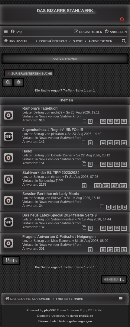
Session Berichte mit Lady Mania (50, 194)
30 (117, 249)
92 (123, 121)
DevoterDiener (62, 155)
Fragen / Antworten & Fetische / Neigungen (59, 237)
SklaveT (57, 198)
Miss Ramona (61, 240)
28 (103, 249)
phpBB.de (86, 315)
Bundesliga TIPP (51, 180)
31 (123, 249)
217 (114, 185)
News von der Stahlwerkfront (60, 116)
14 (117, 142)
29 (110, 249)
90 (110, 121)
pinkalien (57, 134)
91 (117, 121)
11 (103, 228)
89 (103, 121)
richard (56, 176)
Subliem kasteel (62, 219)
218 (123, 185)
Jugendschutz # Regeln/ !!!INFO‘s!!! (52, 130)
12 (103, 142)
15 (123, 142)
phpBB (49, 310)
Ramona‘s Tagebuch (39, 108)
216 (106, 185)
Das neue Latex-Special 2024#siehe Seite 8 (59, 215)
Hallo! (27, 151)
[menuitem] (16, 32)
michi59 (56, 112)
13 (110, 142)
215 (98, 185)
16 (123, 164)
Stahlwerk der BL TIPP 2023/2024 (51, 173)
